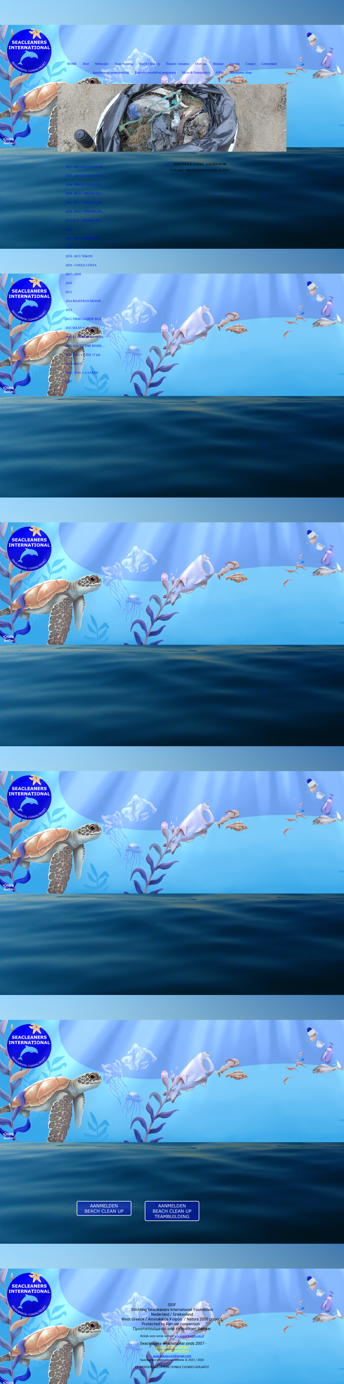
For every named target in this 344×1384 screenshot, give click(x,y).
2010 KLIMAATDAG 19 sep (84, 336)
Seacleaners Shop (241, 72)
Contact (250, 63)
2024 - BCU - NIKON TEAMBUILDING (86, 193)
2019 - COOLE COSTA (81, 265)
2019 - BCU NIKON (79, 256)
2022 (68, 229)
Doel (86, 63)
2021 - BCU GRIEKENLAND (85, 238)
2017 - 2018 (73, 274)
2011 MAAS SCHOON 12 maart (86, 328)
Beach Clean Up (149, 63)
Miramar (218, 63)
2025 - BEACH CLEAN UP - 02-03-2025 (86, 175)
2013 (68, 310)
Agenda (234, 63)
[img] (172, 118)
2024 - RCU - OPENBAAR (83, 202)
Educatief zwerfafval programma (155, 72)
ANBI (220, 72)
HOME (72, 63)
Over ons (201, 63)
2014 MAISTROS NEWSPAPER (86, 301)
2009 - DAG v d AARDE (81, 372)
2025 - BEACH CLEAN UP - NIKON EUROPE (86, 166)
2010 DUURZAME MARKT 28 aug (86, 345)
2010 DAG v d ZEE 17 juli (82, 354)
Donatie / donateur (177, 63)
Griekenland (269, 63)
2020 (68, 247)
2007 (68, 381)
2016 (68, 283)
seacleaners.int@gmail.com (172, 1356)
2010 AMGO (73, 363)
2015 (68, 292)
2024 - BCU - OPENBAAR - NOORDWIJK (86, 211)
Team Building (123, 63)
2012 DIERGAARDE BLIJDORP (86, 319)
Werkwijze (101, 63)
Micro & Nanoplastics (196, 72)
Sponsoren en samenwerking (111, 72)
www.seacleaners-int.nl (189, 1336)
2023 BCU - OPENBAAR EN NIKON (86, 220)
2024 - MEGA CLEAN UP (83, 184)
